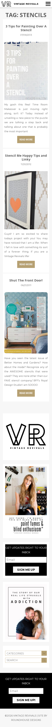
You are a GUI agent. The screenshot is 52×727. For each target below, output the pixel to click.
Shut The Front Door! (26, 280)
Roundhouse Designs (26, 720)
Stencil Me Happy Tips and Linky (26, 157)
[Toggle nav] (48, 4)
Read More (25, 139)
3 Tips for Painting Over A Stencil (26, 28)
